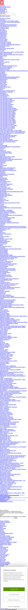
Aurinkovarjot (3, 267)
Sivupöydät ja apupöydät (6, 67)
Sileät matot (3, 180)
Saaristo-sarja (3, 243)
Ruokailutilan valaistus (5, 478)
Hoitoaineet (3, 37)
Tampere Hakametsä (5, 346)
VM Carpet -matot (4, 185)
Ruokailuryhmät (19, 191)
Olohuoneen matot (4, 69)
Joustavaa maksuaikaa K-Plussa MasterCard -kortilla (11, 372)
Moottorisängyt (3, 79)
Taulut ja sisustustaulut (5, 233)
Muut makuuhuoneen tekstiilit (7, 156)
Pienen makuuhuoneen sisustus (7, 468)
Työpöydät (16, 278)
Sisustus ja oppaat (4, 402)
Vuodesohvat (13, 26)
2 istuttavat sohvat (4, 27)
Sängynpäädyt (3, 82)
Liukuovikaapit (15, 222)
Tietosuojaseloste (4, 547)
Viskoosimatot (3, 182)
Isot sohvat (2, 29)
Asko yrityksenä (4, 549)
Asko (1, 545)
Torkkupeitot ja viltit (5, 229)
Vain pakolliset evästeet (14, 594)
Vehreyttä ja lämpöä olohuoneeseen (8, 458)
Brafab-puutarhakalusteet (6, 276)
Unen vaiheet (3, 428)
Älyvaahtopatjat (4, 94)
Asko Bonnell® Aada (7, 115)
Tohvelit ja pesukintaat (5, 295)
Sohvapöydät (13, 65)
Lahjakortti (2, 557)
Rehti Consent (17, 606)
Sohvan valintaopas (5, 409)
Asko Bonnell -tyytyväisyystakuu (8, 383)
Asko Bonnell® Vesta (7, 119)
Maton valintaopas (12, 407)
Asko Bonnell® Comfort (6, 99)
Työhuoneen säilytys (5, 282)
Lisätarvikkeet (3, 36)
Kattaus (2, 197)
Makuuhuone (3, 75)
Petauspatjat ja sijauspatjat (6, 92)
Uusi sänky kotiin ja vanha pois (10, 369)
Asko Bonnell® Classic (8, 113)
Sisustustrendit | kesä (5, 439)
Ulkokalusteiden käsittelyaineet (7, 268)
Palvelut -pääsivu (4, 349)
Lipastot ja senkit (15, 59)
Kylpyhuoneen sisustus (5, 246)
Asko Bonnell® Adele (7, 116)
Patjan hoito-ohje (4, 410)
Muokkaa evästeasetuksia (14, 600)
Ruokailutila (3, 190)
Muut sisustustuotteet (5, 241)
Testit (3, 334)
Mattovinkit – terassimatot (6, 484)
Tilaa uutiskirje (3, 555)
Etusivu (4, 521)
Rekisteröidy (3, 8)
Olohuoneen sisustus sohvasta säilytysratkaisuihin (12, 456)
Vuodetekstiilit (3, 145)
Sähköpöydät (8, 280)
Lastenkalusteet (6, 306)
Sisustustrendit (3, 434)
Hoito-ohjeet (6, 395)
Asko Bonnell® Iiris (7, 124)
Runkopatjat (3, 80)
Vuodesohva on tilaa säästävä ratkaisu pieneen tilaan (13, 455)
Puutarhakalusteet (6, 255)
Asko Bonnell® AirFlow (8, 110)
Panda (3, 40)
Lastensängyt (3, 85)
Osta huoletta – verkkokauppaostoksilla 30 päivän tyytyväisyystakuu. (12, 495)
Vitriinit (2, 60)
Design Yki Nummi (7, 301)
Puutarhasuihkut (4, 271)
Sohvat (15, 24)
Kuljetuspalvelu (22, 388)
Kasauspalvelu (3, 389)
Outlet (1, 341)
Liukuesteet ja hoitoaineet (6, 184)
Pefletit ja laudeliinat (5, 291)
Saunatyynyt (3, 292)
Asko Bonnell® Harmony (6, 106)
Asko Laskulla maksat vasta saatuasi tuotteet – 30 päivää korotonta (14, 498)
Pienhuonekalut (6, 303)
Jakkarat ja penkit (4, 200)
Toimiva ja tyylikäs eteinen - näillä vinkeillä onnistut (12, 493)
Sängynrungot (3, 84)
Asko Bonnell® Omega (8, 121)
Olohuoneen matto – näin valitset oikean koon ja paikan (12, 481)
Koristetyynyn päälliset (20, 227)
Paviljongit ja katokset (5, 262)
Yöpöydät (2, 154)
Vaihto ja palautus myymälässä (9, 392)
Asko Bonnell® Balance (6, 105)
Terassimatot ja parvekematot (7, 174)
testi (14, 337)
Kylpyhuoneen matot (5, 181)
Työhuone (2, 277)
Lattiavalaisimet (17, 248)
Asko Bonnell (3, 97)
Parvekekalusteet (4, 266)
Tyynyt (2, 143)
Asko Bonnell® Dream (8, 108)
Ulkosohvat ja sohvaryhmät (10, 257)
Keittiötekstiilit (3, 242)
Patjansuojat (3, 150)
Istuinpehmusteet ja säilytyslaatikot (8, 263)
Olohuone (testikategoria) (8, 321)
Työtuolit (2, 281)
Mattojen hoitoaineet (7, 318)
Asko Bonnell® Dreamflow (7, 104)
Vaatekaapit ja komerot (5, 221)
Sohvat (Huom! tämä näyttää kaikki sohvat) (13, 327)
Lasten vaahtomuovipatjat (12, 308)
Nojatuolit (2, 47)
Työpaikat (4, 357)
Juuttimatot (2, 73)
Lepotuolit (7, 45)
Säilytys (2, 58)
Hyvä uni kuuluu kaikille (6, 470)
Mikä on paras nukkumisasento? (8, 430)
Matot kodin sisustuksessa (6, 479)
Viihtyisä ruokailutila (5, 476)
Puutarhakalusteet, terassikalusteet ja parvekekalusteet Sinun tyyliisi (13, 447)
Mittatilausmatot (4, 179)
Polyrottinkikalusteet (5, 272)
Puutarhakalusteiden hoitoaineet (10, 319)
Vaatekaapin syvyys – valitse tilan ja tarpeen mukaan (13, 469)
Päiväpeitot (2, 155)
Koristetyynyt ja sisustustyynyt (18, 226)
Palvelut (2, 348)
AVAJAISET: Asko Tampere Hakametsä (10, 22)
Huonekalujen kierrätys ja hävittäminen (9, 422)
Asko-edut (2, 553)
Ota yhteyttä (5, 359)
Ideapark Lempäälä (4, 344)
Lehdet (6, 394)
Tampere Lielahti (4, 347)
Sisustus (2, 225)
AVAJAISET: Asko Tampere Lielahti (9, 21)
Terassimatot (3, 273)
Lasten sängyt (5, 328)
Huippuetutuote (6, 384)
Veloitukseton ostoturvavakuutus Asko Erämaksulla (12, 376)
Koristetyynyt (3, 38)
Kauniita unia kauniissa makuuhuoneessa (10, 466)
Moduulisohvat (3, 33)
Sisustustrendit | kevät (5, 438)
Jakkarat (5, 55)
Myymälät (2, 342)
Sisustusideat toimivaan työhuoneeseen (11, 489)
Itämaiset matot (3, 175)
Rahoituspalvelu (4, 370)
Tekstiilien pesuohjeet (5, 420)
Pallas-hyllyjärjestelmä (5, 219)
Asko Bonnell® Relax (5, 103)
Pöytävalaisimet (4, 251)
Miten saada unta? (4, 431)
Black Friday (3, 559)
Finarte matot (3, 186)
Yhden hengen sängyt (5, 87)
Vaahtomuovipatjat (4, 95)
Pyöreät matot (3, 177)
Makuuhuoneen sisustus (6, 461)
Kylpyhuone (5, 286)
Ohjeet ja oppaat (4, 405)
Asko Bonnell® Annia (7, 114)
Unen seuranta (13, 426)
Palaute (11, 352)
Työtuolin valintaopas (5, 412)
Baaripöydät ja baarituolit (6, 195)
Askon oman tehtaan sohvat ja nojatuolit (12, 52)
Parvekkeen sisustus (5, 445)
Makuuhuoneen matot (5, 158)
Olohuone (2, 23)
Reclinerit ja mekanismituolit (7, 48)
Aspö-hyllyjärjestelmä (7, 217)
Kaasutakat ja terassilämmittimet (8, 270)
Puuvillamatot (3, 74)
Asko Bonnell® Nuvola (8, 123)
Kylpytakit (2, 293)
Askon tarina (3, 552)
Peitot (1, 144)
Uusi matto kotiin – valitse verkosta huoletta (12, 380)
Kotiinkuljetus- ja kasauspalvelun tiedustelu (13, 390)
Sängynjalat (3, 83)
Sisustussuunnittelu (7, 385)
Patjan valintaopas (4, 408)
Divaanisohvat (3, 31)
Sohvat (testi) (22, 322)
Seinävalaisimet (4, 252)
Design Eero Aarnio (7, 302)
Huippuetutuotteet (4, 339)
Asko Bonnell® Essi (7, 118)
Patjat (1, 89)
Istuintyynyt (3, 199)
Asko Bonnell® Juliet (7, 111)
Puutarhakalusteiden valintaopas (8, 424)
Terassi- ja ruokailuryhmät (6, 261)
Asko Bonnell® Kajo (7, 128)
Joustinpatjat (3, 93)
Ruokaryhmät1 (6, 333)
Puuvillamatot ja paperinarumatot (8, 170)
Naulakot (19, 207)
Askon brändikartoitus (10, 400)
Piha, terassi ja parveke (5, 440)
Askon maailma (4, 550)
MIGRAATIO (5, 338)
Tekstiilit (5, 398)
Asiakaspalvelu (3, 351)
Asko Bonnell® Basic (22, 98)
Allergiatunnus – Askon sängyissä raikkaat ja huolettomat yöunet (11, 463)
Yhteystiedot (3, 548)
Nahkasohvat (3, 34)
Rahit (1, 57)
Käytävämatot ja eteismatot (6, 169)
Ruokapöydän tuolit (5, 194)
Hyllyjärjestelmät (4, 214)
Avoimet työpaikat (4, 554)
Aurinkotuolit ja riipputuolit (6, 265)
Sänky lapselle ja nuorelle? (6, 433)
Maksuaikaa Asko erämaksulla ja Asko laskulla (11, 374)
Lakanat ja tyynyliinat (5, 151)
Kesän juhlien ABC (15, 474)
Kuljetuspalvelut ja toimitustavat (8, 365)
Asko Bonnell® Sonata (8, 120)
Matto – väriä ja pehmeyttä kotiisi (8, 483)
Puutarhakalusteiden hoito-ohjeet (8, 423)
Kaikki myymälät (4, 343)
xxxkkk (4, 329)
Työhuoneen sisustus (5, 488)
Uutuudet (4, 362)
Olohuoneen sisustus (5, 451)
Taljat (1, 164)
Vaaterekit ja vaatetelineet (6, 210)
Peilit (1, 231)
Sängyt (18, 77)
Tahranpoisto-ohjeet (5, 415)
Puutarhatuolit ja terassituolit (7, 258)
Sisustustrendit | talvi (5, 436)
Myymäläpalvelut (9, 387)
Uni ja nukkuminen (4, 425)
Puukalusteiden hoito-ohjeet (7, 418)
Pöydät (1, 64)
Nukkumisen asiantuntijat (6, 382)
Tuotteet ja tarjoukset (5, 18)
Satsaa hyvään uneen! (5, 471)
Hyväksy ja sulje (14, 589)
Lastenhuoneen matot (5, 187)
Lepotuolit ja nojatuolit (5, 43)
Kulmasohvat (3, 32)
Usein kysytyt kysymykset (8, 361)
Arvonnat (2, 558)
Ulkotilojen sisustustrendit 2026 (7, 444)
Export (4, 39)
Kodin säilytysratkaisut (15, 453)
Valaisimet (2, 247)
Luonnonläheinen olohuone (7, 459)
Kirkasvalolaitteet (4, 253)
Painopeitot (3, 148)
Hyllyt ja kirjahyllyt (5, 62)
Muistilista (2, 10)
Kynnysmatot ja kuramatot (6, 189)
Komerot (2, 63)
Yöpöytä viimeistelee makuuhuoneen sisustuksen (12, 465)
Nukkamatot (25, 70)
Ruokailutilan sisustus (5, 473)
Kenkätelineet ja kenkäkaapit (7, 211)
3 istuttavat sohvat (4, 28)
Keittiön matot (3, 196)
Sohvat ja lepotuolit (19, 397)
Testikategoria (5, 336)
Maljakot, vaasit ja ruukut (6, 238)
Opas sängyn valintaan (7, 141)
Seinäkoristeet (3, 240)
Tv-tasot (2, 50)
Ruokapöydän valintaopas (6, 417)
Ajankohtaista (6, 358)
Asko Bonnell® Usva (7, 126)
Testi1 (14, 323)
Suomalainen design (7, 296)
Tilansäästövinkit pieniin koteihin (8, 460)
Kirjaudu (5, 6)
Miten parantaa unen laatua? (7, 429)
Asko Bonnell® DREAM (8, 135)
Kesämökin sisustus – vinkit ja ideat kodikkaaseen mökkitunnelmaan (13, 442)
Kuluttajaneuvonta (6, 354)
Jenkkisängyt (13, 78)
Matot (1, 166)
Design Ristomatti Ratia (8, 299)
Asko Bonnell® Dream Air (9, 109)
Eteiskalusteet (3, 206)
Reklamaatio (5, 353)
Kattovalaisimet (4, 250)
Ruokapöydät (5, 68)
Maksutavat (3, 364)
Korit (1, 235)
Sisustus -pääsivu (4, 403)
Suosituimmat (5, 275)
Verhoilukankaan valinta (10, 419)
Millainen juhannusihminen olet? (8, 450)
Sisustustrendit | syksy (12, 435)
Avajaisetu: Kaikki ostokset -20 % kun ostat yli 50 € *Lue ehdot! (12, 500)
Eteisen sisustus (4, 491)
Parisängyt (2, 88)
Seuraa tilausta (3, 9)
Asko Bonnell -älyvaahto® (6, 414)
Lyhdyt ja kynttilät (4, 236)
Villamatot (2, 72)
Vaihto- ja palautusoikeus (6, 378)
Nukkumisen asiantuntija (6, 413)
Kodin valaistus (4, 454)
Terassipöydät (3, 260)
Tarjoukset (2, 19)
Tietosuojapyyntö (6, 356)
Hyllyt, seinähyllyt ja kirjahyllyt (7, 212)
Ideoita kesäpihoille (4, 449)
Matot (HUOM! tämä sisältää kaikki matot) (12, 326)
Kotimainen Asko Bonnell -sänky (8, 404)
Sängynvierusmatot (7, 160)
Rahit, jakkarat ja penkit (6, 53)
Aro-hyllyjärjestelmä (5, 220)
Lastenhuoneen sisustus (6, 485)
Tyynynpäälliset (6, 153)
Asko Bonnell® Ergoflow (6, 101)
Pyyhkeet (2, 290)
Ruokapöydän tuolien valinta (7, 475)
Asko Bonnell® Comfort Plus (7, 100)
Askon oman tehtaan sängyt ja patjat (11, 130)
